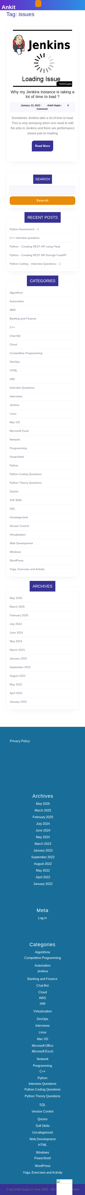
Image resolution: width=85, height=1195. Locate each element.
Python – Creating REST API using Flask (35, 246)
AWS (13, 309)
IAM (12, 379)
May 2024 (16, 641)
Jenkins (14, 405)
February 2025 (19, 615)
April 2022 (16, 693)
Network (15, 439)
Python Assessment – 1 (24, 229)
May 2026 (16, 598)
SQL (12, 508)
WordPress (17, 560)
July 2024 (16, 623)
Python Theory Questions (26, 482)
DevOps (15, 361)
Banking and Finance (23, 318)
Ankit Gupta (53, 105)
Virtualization (18, 534)
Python (14, 465)
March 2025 (17, 606)
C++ (12, 327)
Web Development (21, 543)
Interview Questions (22, 387)
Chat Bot (15, 335)
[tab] (38, 3)
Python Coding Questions (26, 474)
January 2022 (18, 701)
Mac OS (15, 422)
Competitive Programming (26, 353)
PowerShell (17, 456)
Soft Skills (16, 500)
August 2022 (18, 675)
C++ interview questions (25, 237)
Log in (42, 918)
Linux (13, 413)
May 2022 (16, 684)
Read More (44, 147)
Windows (15, 551)
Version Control (19, 525)
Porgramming (18, 448)
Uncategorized (19, 517)
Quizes (14, 491)
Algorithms (16, 292)
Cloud (13, 344)
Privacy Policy (20, 741)
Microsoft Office (42, 1045)
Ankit (8, 7)
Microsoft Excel (19, 430)
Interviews (16, 396)
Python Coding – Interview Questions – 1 (35, 263)
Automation (17, 301)
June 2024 (16, 632)
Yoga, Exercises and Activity (27, 569)
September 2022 (20, 667)
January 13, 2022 (30, 105)
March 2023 (17, 649)
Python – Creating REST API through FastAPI (38, 255)
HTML (13, 370)
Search (42, 179)
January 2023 (18, 658)
